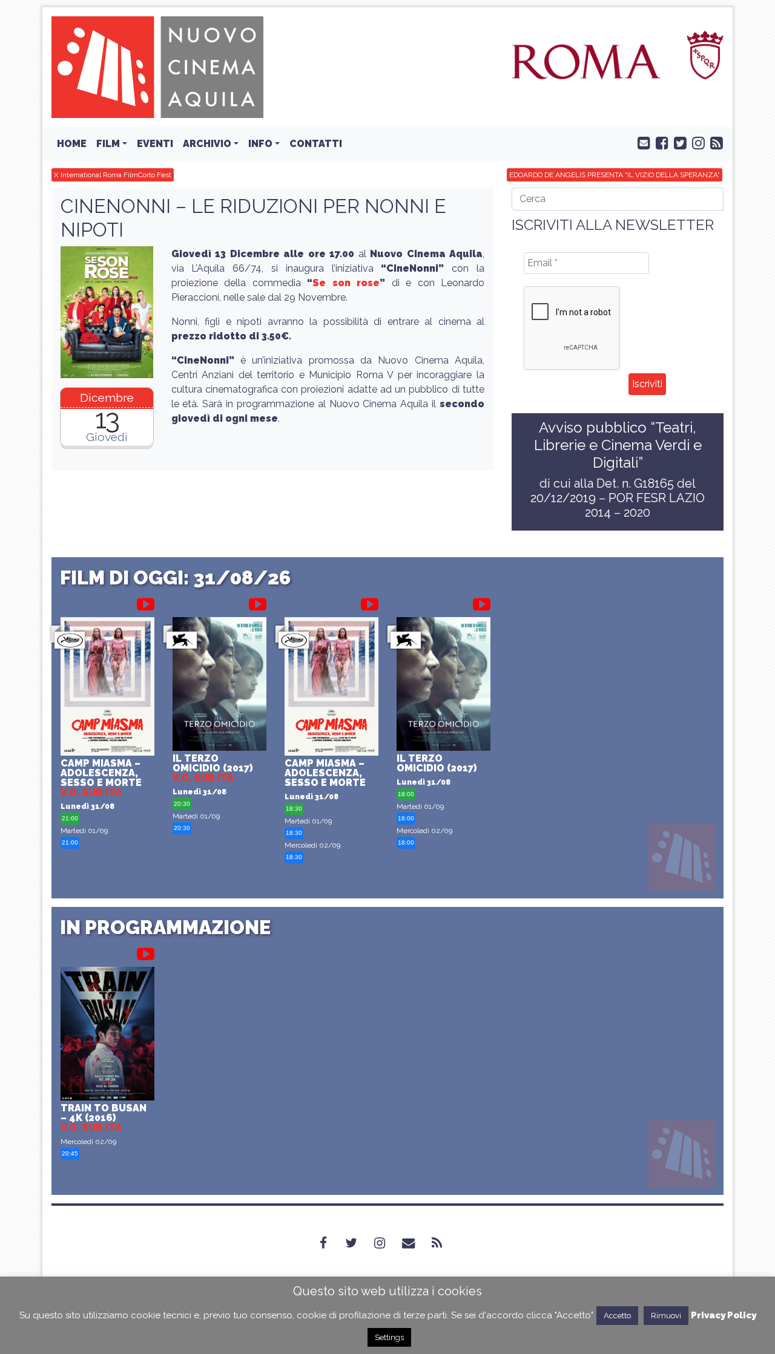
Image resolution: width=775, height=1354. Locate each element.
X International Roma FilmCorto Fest (112, 175)
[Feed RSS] (714, 142)
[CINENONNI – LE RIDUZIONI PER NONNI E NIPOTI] (107, 312)
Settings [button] (389, 1337)
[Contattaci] (641, 142)
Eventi (155, 143)
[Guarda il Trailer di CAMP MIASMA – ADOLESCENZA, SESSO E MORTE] (145, 602)
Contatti (315, 143)
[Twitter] (358, 1242)
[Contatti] (415, 1242)
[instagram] (696, 142)
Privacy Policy (723, 1315)
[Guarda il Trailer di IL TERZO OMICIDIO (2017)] (257, 602)
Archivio (207, 143)
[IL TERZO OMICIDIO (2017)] (219, 685)
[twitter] (677, 142)
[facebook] (659, 142)
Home (72, 143)
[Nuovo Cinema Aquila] (157, 66)
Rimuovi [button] (666, 1315)
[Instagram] (387, 1242)
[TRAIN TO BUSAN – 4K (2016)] (107, 1035)
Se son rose (346, 283)
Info (260, 143)
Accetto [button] (617, 1315)
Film (108, 143)
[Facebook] (330, 1242)
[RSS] (444, 1242)
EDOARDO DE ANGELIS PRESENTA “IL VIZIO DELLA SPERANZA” (614, 175)
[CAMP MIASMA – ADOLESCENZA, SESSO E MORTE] (107, 688)
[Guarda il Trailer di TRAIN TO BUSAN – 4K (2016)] (145, 952)
